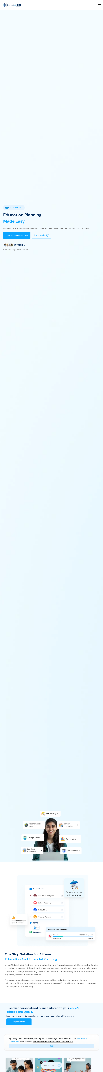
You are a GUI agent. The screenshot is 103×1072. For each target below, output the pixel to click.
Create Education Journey (17, 235)
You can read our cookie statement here (53, 1041)
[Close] (41, 1062)
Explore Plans (19, 1021)
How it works (39, 235)
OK (51, 1046)
